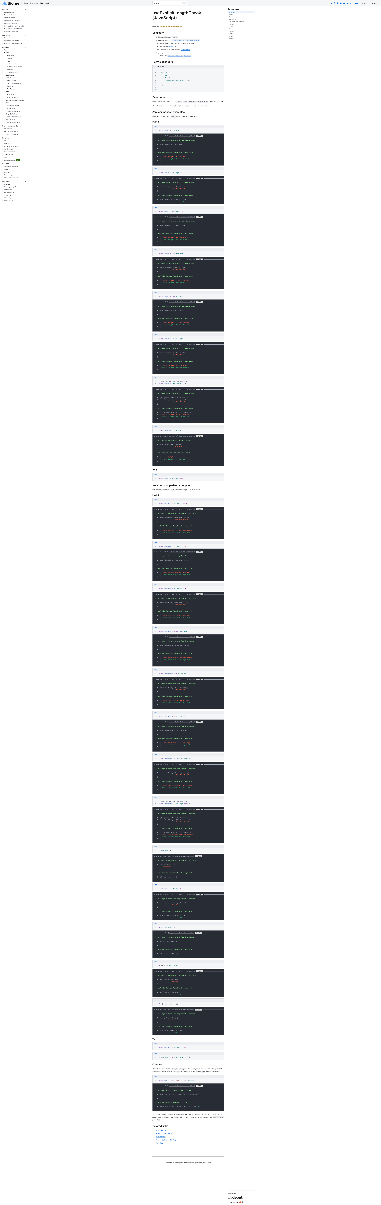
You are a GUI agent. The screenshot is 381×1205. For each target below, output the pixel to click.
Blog (356, 3)
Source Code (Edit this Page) (166, 1140)
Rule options (160, 1137)
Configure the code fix (164, 1134)
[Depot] (241, 1197)
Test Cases (160, 1143)
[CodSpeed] (241, 1202)
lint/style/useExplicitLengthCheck (182, 136)
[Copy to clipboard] (221, 70)
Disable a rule (161, 1130)
